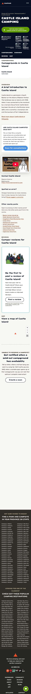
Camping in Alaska (6, 527)
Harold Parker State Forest (11, 226)
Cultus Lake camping (22, 616)
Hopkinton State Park (9, 231)
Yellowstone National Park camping (23, 614)
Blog (20, 684)
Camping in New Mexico (23, 529)
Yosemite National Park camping (8, 600)
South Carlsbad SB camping (8, 604)
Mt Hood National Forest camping (23, 638)
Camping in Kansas (6, 557)
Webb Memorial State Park (11, 217)
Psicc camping (21, 634)
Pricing (19, 682)
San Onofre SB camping (23, 629)
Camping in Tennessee (23, 565)
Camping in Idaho (6, 550)
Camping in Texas (21, 567)
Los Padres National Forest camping (8, 621)
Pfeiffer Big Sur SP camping (8, 610)
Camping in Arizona (7, 529)
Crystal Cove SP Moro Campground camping (8, 623)
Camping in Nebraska (7, 580)
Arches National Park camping (23, 625)
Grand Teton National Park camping (8, 632)
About (9, 682)
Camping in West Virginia (23, 576)
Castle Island (7, 71)
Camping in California (7, 535)
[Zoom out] (27, 330)
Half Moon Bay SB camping (23, 600)
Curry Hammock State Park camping (23, 644)
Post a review (14, 299)
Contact (21, 692)
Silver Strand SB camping (23, 631)
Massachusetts (20, 13)
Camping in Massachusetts (8, 569)
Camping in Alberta (7, 523)
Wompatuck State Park (10, 222)
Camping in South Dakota (23, 563)
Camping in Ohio (21, 544)
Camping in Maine (6, 563)
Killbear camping (21, 621)
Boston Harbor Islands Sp (10, 215)
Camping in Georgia (7, 546)
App (9, 687)
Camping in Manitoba (7, 565)
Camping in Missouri (7, 576)
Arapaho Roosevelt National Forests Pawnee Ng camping (8, 638)
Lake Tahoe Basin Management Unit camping (8, 606)
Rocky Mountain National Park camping (23, 610)
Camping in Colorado (7, 537)
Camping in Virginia (22, 572)
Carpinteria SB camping (8, 612)
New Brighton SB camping (8, 625)
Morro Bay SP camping (23, 636)
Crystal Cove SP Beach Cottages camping (8, 634)
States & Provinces (8, 13)
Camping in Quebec (22, 555)
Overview (18, 52)
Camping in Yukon (22, 582)
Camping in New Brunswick (23, 523)
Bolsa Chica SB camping (23, 619)
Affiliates (9, 692)
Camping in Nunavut (22, 542)
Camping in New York (23, 531)
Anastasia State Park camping (23, 632)
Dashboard (9, 677)
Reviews (5, 56)
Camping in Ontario (22, 548)
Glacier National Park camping (8, 616)
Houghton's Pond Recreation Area (13, 219)
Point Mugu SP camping (23, 627)
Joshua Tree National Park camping (8, 617)
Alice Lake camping (7, 644)
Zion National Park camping (8, 636)
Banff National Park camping (23, 623)
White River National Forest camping (23, 606)
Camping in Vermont (22, 570)
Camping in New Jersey (23, 527)
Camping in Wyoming (23, 580)
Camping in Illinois (6, 552)
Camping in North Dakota (23, 537)
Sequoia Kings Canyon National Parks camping (8, 629)
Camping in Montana (7, 578)
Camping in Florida (6, 544)
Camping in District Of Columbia (8, 542)
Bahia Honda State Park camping (8, 631)
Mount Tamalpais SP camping (23, 612)
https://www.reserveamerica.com (12, 182)
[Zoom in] (27, 327)
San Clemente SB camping (8, 627)
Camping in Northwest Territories (23, 540)
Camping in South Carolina (23, 561)
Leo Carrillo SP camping (8, 642)
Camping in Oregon (22, 550)
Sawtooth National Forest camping (23, 617)
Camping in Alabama (7, 525)
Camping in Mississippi (7, 574)
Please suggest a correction (14, 197)
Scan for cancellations (15, 148)
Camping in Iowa (6, 555)
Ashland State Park (9, 229)
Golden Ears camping (22, 608)
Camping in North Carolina (23, 535)
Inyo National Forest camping (8, 614)
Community (20, 677)
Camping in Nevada (7, 582)
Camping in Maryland (7, 567)
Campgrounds (7, 52)
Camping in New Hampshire (23, 525)
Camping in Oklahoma (23, 546)
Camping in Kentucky (7, 559)
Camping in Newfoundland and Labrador (23, 533)
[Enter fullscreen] (27, 335)
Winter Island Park (8, 224)
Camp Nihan (6, 220)
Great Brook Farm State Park (12, 228)
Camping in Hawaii (6, 548)
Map (11, 56)
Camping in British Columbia (8, 533)
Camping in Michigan (7, 570)
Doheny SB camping (7, 608)
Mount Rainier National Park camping (23, 640)
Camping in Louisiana (7, 561)
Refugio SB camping (7, 646)
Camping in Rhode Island (23, 557)
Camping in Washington (23, 574)
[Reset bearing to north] (27, 332)
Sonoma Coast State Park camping (8, 640)
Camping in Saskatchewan (23, 559)
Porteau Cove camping (8, 619)
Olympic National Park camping (23, 602)
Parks (9, 679)
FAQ (9, 684)
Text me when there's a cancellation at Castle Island (15, 30)
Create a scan (15, 380)
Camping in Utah (21, 569)
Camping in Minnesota (7, 572)
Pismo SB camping (22, 646)
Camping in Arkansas (7, 531)
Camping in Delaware (7, 540)
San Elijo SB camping (7, 602)
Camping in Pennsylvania (23, 552)
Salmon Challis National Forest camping (23, 642)
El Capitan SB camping (23, 604)
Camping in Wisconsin (23, 578)
